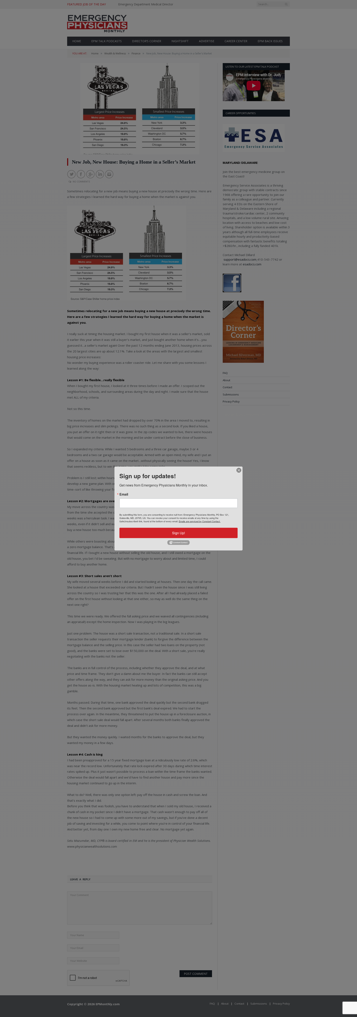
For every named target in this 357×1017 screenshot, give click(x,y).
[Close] (238, 470)
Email (123, 494)
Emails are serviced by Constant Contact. (199, 521)
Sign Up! (178, 532)
